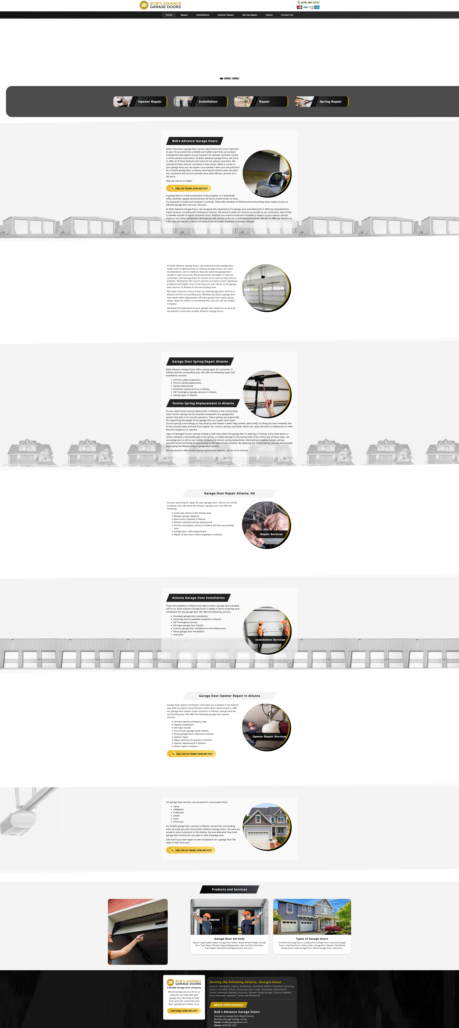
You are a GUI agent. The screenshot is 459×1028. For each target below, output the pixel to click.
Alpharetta (224, 986)
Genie (176, 806)
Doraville (222, 989)
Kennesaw (267, 989)
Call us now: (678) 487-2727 (278, 53)
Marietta (233, 992)
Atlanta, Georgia (246, 221)
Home (169, 15)
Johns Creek (254, 989)
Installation (202, 15)
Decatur (213, 989)
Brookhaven (246, 986)
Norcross (243, 992)
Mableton (222, 992)
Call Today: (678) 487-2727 (184, 1010)
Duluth (231, 989)
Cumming (289, 986)
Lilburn (212, 992)
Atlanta (234, 986)
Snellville (286, 992)
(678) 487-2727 (310, 2)
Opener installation (184, 724)
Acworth (213, 986)
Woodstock (254, 995)
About (269, 15)
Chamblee (277, 986)
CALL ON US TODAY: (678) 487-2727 (194, 753)
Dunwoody (242, 989)
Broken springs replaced (186, 516)
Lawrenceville (280, 989)
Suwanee (231, 995)
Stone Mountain (217, 995)
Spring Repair (250, 15)
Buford (267, 986)
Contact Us (287, 15)
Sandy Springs (265, 992)
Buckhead (258, 986)
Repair (184, 15)
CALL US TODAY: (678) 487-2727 (191, 188)
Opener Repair (226, 15)
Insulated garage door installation (190, 616)
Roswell (253, 992)
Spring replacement (183, 385)
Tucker (240, 995)
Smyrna (277, 992)
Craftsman (178, 812)
